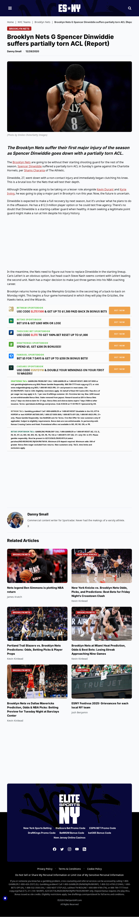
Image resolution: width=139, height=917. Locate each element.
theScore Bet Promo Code (70, 828)
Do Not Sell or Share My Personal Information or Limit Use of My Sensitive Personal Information (69, 875)
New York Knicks (87, 554)
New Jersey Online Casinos (69, 837)
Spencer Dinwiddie (30, 166)
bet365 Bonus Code (99, 832)
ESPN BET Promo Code (102, 828)
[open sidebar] (10, 8)
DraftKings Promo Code (41, 832)
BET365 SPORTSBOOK (29, 319)
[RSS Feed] (84, 849)
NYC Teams (24, 22)
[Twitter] (62, 849)
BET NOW (119, 310)
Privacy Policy (44, 868)
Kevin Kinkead (80, 600)
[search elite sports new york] (129, 8)
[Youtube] (77, 849)
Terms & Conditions (70, 868)
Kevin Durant (105, 189)
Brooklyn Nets (42, 22)
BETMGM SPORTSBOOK (30, 308)
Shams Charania (34, 170)
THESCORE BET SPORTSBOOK (33, 331)
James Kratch (14, 596)
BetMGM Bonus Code (71, 832)
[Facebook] (54, 849)
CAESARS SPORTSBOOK (30, 366)
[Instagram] (69, 849)
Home (10, 22)
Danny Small (14, 51)
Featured (82, 670)
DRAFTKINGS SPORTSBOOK (32, 343)
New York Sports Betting (37, 828)
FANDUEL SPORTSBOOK (30, 355)
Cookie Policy (94, 868)
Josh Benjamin (80, 712)
